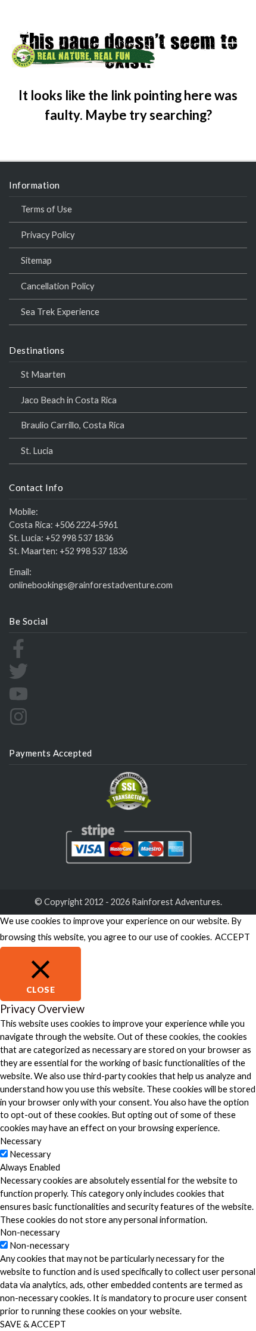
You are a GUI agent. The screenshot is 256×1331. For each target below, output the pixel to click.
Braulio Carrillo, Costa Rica (72, 425)
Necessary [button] (20, 1141)
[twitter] (18, 677)
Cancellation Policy (57, 286)
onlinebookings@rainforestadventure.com (91, 585)
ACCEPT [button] (232, 937)
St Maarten (43, 374)
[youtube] (18, 700)
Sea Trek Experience (60, 312)
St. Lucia (37, 451)
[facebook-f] (18, 655)
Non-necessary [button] (30, 1232)
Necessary (30, 1154)
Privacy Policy (47, 235)
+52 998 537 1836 (79, 538)
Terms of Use (46, 209)
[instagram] (18, 723)
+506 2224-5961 (86, 525)
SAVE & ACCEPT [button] (33, 1324)
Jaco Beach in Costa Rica (69, 400)
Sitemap (36, 260)
